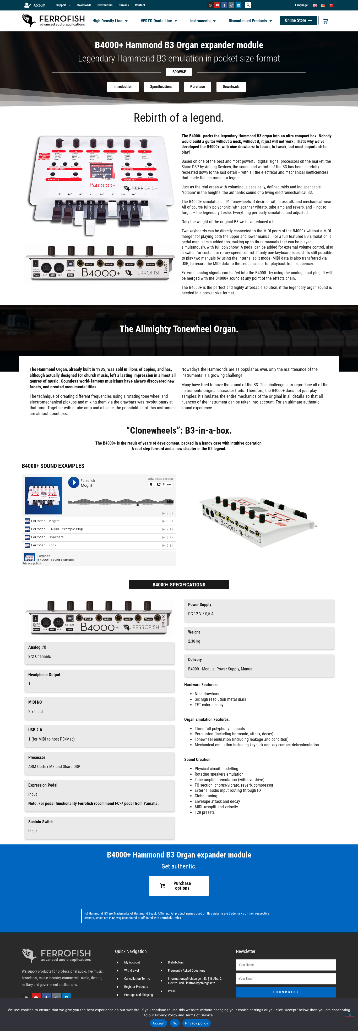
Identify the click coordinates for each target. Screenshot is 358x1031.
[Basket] (325, 20)
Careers (124, 5)
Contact (140, 5)
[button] (248, 5)
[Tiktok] (231, 5)
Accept (159, 1023)
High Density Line (107, 20)
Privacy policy (196, 1023)
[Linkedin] (238, 5)
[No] (349, 1014)
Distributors (104, 5)
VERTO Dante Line (156, 20)
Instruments (200, 20)
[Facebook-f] (224, 5)
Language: (301, 5)
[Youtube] (217, 5)
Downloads (84, 5)
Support (61, 5)
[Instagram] (210, 5)
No (174, 1023)
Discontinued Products (248, 20)
